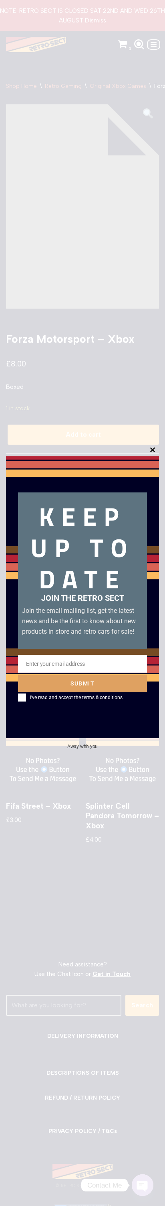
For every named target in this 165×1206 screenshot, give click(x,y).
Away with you (82, 746)
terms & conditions (102, 697)
